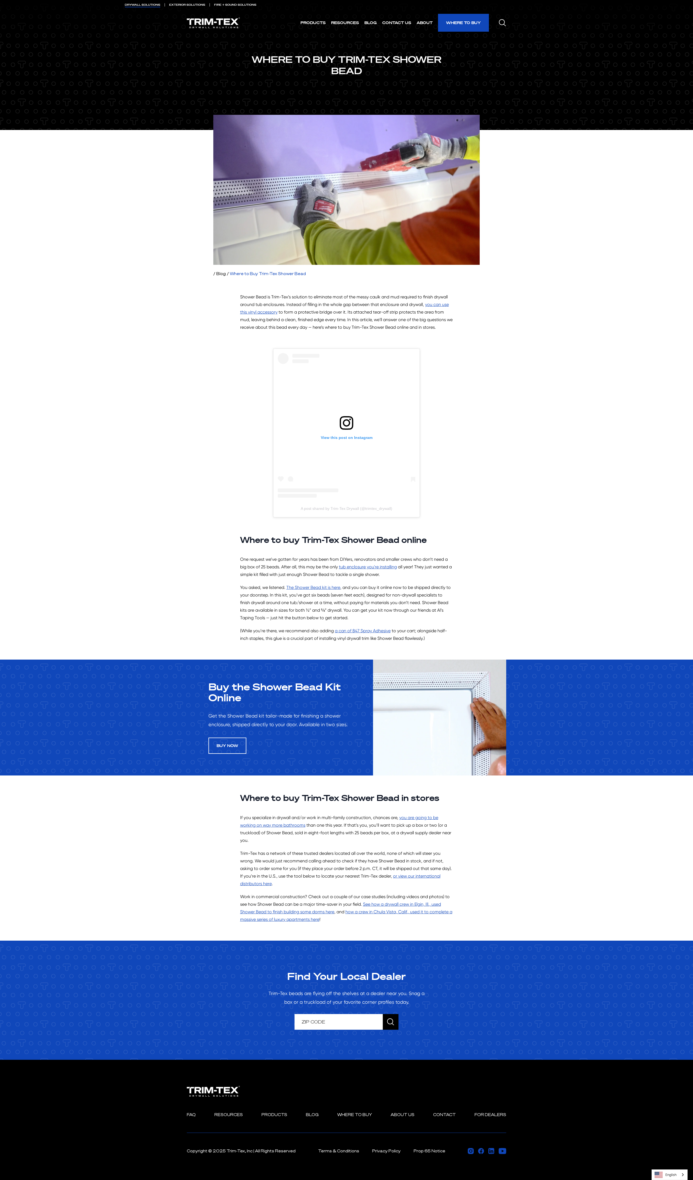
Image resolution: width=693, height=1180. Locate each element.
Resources (345, 22)
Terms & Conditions (338, 1151)
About (425, 22)
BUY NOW (227, 745)
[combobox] (670, 1174)
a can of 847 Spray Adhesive (363, 630)
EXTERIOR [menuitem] (187, 5)
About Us (402, 1114)
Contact (444, 1114)
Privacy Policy (386, 1151)
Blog (370, 22)
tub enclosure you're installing (368, 566)
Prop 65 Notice (429, 1151)
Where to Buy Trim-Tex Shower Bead (268, 273)
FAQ (191, 1114)
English (670, 1175)
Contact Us (396, 22)
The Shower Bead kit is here (313, 587)
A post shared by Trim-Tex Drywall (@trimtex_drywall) (346, 508)
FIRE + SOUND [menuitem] (235, 5)
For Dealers (490, 1114)
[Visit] (471, 1151)
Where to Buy (463, 22)
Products (313, 22)
